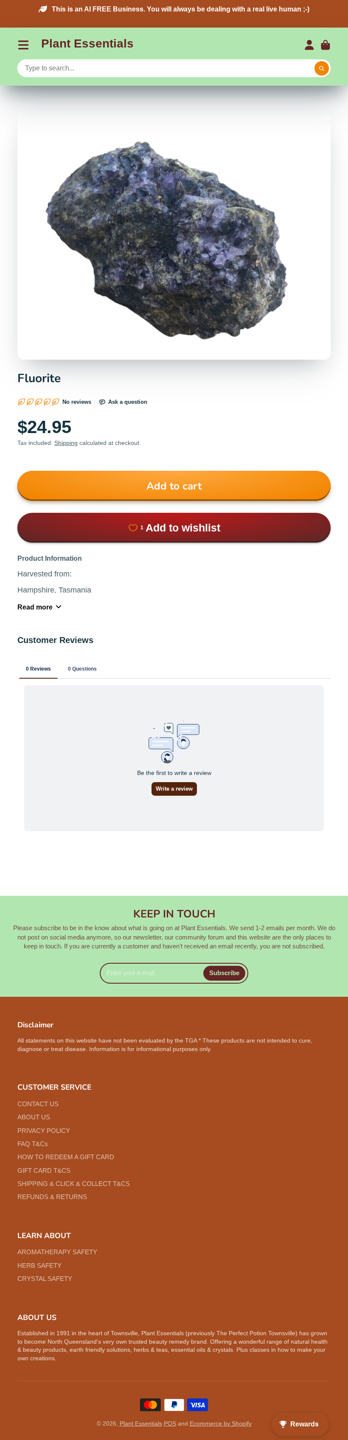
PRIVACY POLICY (43, 1130)
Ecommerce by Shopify (221, 1423)
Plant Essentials (141, 1423)
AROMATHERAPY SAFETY (57, 1251)
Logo (87, 45)
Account (309, 45)
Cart (325, 45)
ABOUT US (33, 1117)
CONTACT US (38, 1103)
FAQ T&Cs (32, 1143)
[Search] (321, 69)
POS (170, 1423)
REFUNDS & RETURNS (52, 1196)
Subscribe (224, 972)
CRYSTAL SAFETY (44, 1278)
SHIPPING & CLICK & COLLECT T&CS (73, 1183)
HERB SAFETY (39, 1265)
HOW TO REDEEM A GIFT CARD (65, 1156)
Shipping (66, 442)
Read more (35, 607)
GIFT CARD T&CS (43, 1170)
